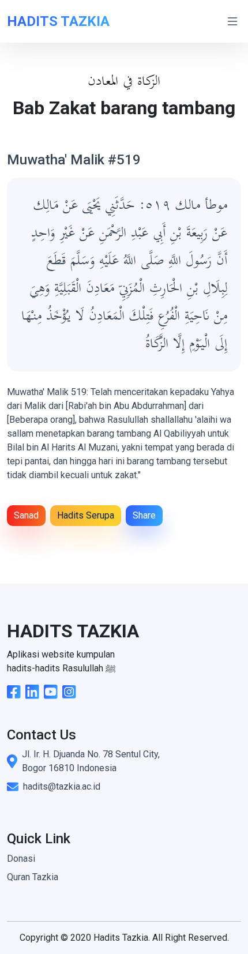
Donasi (21, 858)
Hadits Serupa (85, 515)
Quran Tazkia (32, 877)
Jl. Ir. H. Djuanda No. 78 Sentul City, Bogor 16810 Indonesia (91, 761)
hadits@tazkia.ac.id (61, 786)
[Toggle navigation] (232, 21)
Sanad (26, 515)
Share (144, 515)
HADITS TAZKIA (58, 21)
